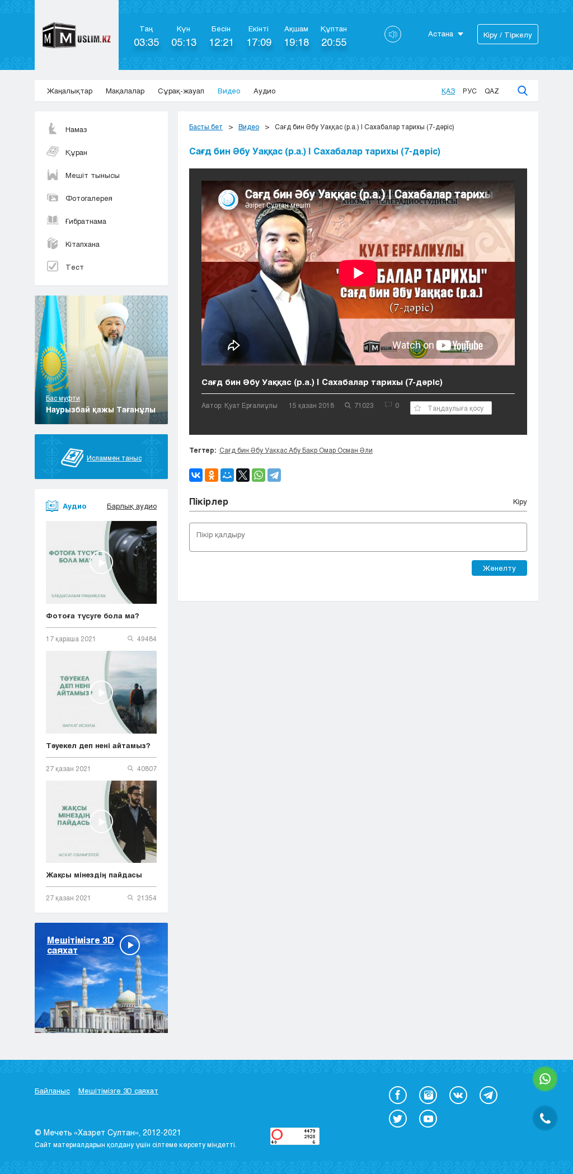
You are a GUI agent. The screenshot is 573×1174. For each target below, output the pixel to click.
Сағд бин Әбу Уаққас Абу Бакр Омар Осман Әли (296, 450)
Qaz (492, 91)
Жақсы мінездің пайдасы (94, 874)
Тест (74, 266)
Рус (470, 91)
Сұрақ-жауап (181, 90)
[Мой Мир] (227, 475)
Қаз (448, 91)
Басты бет (206, 126)
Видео (229, 90)
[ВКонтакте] (196, 475)
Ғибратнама (85, 221)
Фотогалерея (88, 198)
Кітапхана (82, 244)
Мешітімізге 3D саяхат (118, 1090)
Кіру (520, 501)
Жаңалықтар (69, 90)
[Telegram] (274, 475)
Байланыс (52, 1090)
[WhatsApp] (258, 475)
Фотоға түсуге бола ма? (92, 615)
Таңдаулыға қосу (455, 408)
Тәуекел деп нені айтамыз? (98, 745)
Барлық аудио (132, 505)
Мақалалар (125, 90)
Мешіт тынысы (92, 175)
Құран (76, 152)
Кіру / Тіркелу (507, 34)
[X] (243, 475)
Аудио (264, 90)
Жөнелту (499, 567)
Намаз (76, 129)
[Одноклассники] (211, 475)
